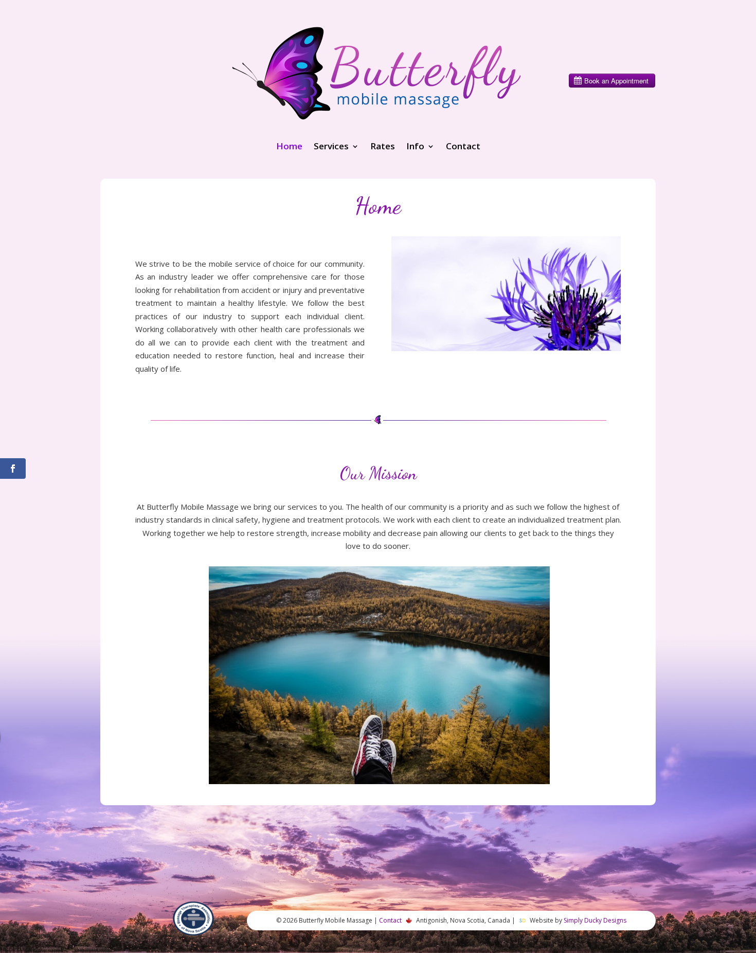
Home (289, 147)
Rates (382, 147)
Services (331, 147)
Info (415, 147)
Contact (463, 147)
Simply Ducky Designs (595, 920)
